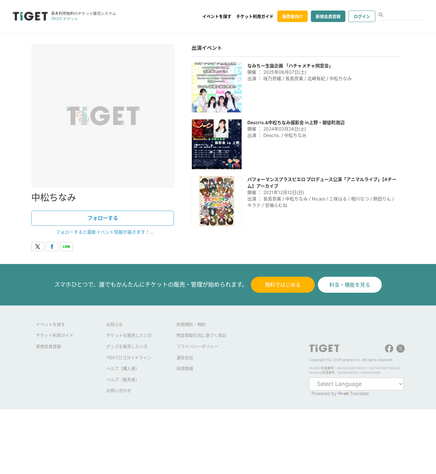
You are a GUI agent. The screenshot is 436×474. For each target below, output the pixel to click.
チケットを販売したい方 (129, 335)
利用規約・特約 (191, 324)
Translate (359, 393)
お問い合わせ (118, 390)
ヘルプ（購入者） (122, 368)
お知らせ (114, 324)
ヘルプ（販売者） (122, 379)
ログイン (362, 16)
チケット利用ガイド (255, 16)
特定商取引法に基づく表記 (201, 335)
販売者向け (292, 16)
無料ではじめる (283, 285)
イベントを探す (216, 16)
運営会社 (185, 357)
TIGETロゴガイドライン (128, 357)
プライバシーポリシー (197, 346)
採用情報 (185, 368)
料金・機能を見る (349, 285)
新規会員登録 (328, 16)
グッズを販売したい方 (127, 346)
